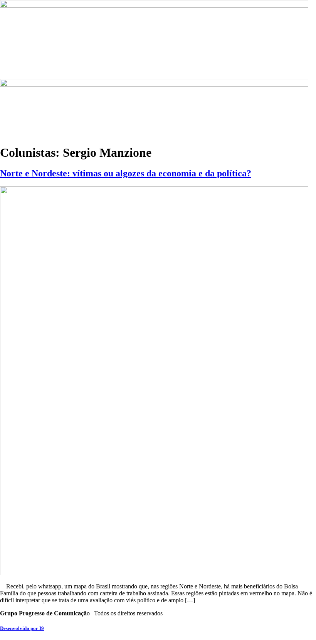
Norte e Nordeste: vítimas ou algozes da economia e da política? (125, 173)
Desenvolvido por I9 (22, 628)
